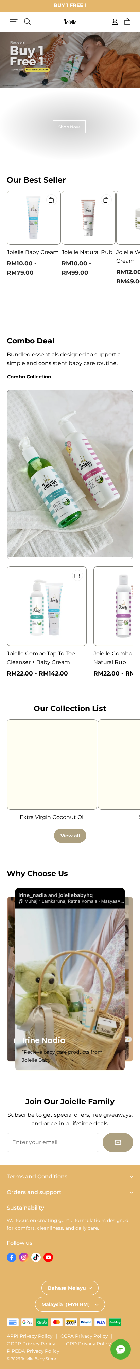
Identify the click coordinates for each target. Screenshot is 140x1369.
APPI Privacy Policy (29, 1336)
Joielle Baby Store (38, 1358)
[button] (13, 21)
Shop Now (69, 126)
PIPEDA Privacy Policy (33, 1351)
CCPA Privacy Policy (84, 1336)
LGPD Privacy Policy (87, 1343)
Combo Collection (29, 377)
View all (70, 836)
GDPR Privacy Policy (31, 1343)
